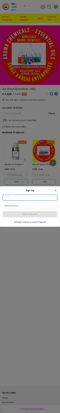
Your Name (9, 195)
